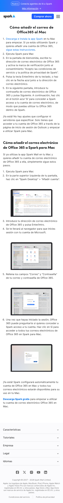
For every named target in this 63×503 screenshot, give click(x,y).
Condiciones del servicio (19, 497)
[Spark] (9, 16)
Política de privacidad (45, 497)
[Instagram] (31, 472)
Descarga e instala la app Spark (24, 38)
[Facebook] (17, 472)
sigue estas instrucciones (20, 49)
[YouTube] (38, 472)
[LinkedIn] (45, 472)
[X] (24, 472)
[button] (58, 16)
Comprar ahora (43, 16)
